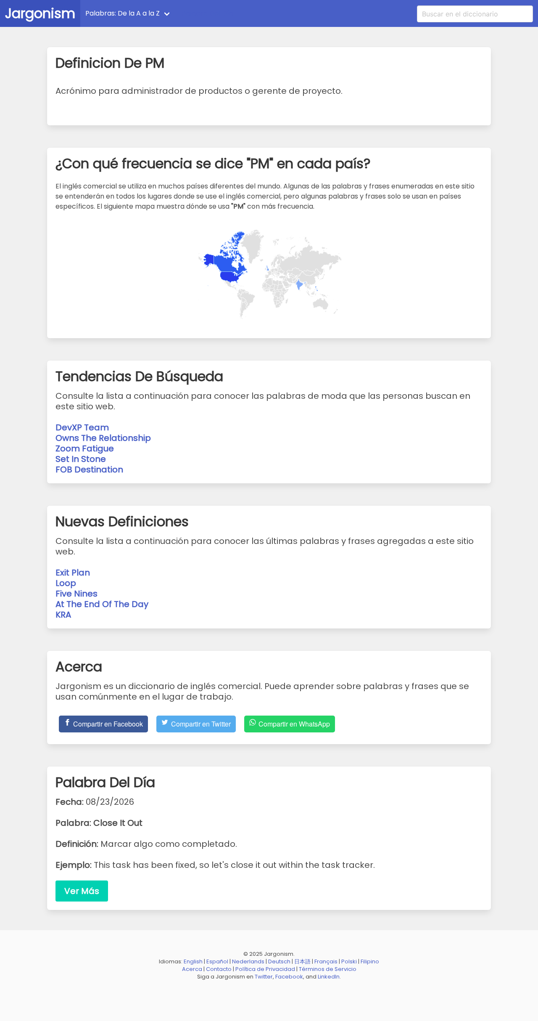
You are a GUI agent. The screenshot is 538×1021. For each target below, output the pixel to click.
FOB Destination (89, 469)
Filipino (370, 961)
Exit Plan (72, 572)
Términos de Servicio (327, 969)
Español (217, 961)
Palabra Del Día (207, 13)
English (193, 961)
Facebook (289, 977)
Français (326, 961)
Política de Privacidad (265, 969)
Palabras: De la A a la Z (122, 13)
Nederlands (248, 961)
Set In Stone (80, 459)
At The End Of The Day (101, 604)
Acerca (192, 969)
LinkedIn (329, 977)
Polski (349, 961)
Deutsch (279, 961)
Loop (65, 583)
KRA (63, 615)
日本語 (302, 961)
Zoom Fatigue (84, 448)
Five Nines (76, 593)
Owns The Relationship (103, 438)
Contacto (219, 969)
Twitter (264, 977)
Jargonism (40, 13)
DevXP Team (82, 427)
